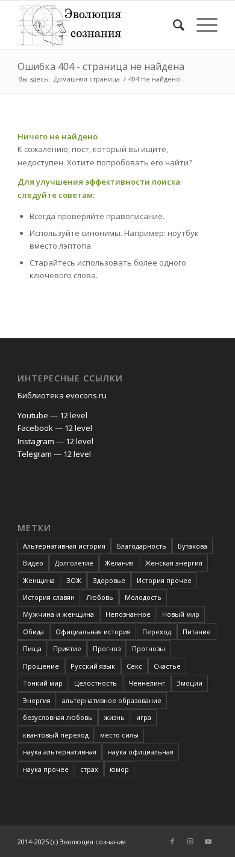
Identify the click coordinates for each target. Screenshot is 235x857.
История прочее (164, 580)
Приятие (67, 648)
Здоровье (109, 580)
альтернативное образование (111, 700)
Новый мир (180, 614)
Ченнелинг (146, 682)
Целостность (95, 682)
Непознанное (128, 614)
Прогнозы (148, 648)
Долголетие (74, 562)
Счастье (167, 666)
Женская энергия (173, 562)
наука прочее (46, 769)
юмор (119, 769)
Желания (119, 562)
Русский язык (92, 666)
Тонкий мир (43, 682)
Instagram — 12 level (55, 441)
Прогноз (107, 648)
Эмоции (189, 682)
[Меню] (201, 25)
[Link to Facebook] (172, 841)
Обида (33, 631)
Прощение (41, 666)
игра (143, 717)
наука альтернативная (59, 751)
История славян (49, 597)
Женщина (39, 580)
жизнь (114, 717)
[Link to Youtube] (208, 841)
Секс (134, 666)
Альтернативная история (64, 545)
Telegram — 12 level (54, 453)
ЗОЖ (73, 580)
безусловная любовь (57, 717)
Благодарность (141, 545)
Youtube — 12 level (52, 415)
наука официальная (141, 751)
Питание (197, 631)
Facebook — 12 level (54, 427)
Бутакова (192, 545)
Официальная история (93, 631)
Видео (33, 562)
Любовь (99, 597)
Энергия (37, 700)
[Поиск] (172, 25)
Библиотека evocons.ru (62, 395)
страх (89, 769)
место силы (119, 734)
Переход (156, 631)
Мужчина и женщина (58, 614)
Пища (32, 648)
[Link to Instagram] (190, 841)
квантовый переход (56, 734)
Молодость (143, 597)
